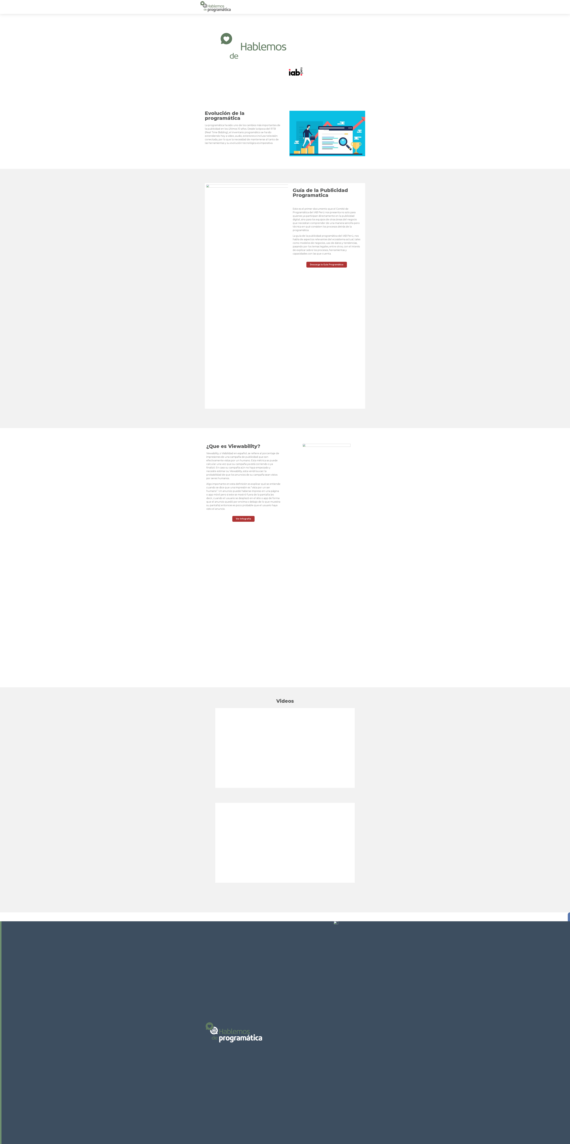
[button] (326, 265)
